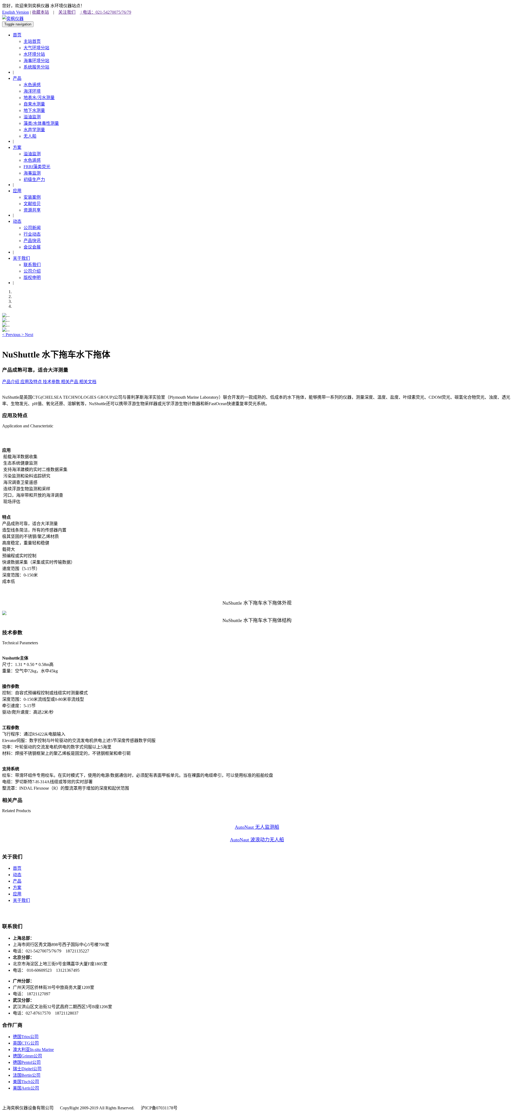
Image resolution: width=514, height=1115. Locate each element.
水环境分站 (34, 54)
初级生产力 (34, 179)
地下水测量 (34, 110)
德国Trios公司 (26, 1036)
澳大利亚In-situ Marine (33, 1049)
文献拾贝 (32, 203)
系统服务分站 (36, 67)
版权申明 (32, 277)
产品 (17, 881)
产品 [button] (17, 78)
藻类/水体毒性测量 (41, 123)
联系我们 (32, 264)
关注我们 (66, 12)
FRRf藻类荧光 (37, 166)
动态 (17, 874)
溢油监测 (32, 117)
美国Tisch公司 (26, 1081)
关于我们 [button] (21, 258)
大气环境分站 (36, 48)
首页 (17, 868)
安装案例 (32, 197)
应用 (17, 894)
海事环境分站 (36, 60)
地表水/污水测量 (39, 97)
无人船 (30, 136)
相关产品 (70, 381)
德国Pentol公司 (27, 1062)
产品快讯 (32, 240)
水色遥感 (32, 84)
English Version (15, 12)
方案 (17, 887)
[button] (11, 334)
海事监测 (32, 173)
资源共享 (32, 210)
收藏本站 (40, 12)
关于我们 (21, 900)
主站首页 (32, 41)
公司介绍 (32, 271)
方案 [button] (17, 147)
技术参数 (52, 381)
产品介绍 (11, 381)
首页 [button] (17, 35)
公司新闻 (32, 227)
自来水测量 (34, 104)
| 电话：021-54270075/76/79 (105, 12)
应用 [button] (17, 191)
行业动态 (32, 234)
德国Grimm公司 (27, 1056)
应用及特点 (31, 381)
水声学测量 (34, 129)
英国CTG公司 (26, 1043)
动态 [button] (17, 221)
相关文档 (87, 381)
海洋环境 (32, 91)
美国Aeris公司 (26, 1088)
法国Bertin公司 (26, 1075)
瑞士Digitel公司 (27, 1069)
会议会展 (32, 247)
